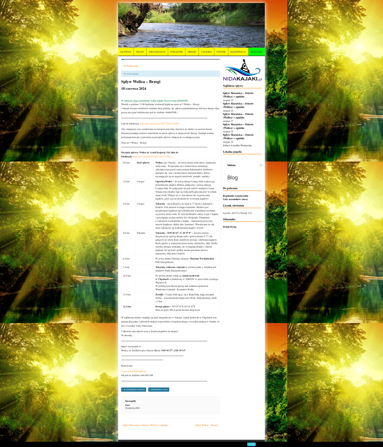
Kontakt (257, 51)
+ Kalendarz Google (134, 389)
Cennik (221, 51)
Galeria (206, 51)
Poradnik (176, 51)
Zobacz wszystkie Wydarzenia (237, 145)
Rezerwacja (238, 51)
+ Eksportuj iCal (159, 389)
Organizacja (157, 51)
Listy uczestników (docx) (235, 199)
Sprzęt (192, 51)
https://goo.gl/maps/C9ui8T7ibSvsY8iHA (160, 123)
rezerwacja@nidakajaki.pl (133, 371)
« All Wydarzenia (129, 65)
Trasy (140, 51)
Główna (125, 51)
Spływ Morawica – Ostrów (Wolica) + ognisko (144, 425)
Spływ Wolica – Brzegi (207, 425)
